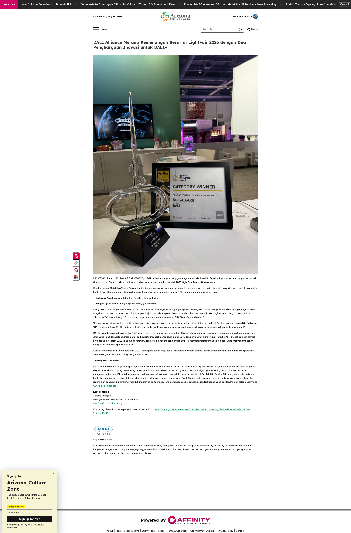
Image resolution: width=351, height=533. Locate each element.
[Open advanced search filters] (240, 29)
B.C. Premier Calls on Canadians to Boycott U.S (41, 4)
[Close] (53, 473)
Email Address (16, 506)
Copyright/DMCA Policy (202, 530)
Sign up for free (29, 519)
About (110, 530)
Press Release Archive (127, 530)
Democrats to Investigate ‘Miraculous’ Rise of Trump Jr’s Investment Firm (127, 4)
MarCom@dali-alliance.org (107, 403)
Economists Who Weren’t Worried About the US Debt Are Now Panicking (230, 4)
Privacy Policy (225, 530)
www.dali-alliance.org (105, 385)
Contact (240, 530)
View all (344, 4)
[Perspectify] (76, 263)
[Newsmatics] (76, 276)
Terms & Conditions (177, 530)
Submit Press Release (153, 530)
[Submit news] (76, 256)
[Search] (234, 29)
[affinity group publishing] (76, 269)
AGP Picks (9, 4)
